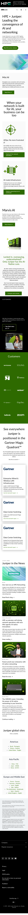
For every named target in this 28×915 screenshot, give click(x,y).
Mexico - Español (15, 748)
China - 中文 (14, 764)
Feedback (5, 883)
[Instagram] (9, 858)
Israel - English (15, 785)
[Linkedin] (12, 858)
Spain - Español (15, 791)
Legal (3, 870)
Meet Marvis (8, 224)
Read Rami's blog (7, 597)
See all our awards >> (14, 459)
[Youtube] (15, 858)
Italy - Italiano (15, 787)
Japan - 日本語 (15, 766)
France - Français (15, 781)
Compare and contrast (13, 293)
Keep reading (6, 639)
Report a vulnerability (8, 887)
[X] (6, 858)
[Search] (17, 10)
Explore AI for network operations (12, 154)
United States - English (15, 750)
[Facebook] (3, 858)
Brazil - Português (15, 746)
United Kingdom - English (15, 793)
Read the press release (10, 48)
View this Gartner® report (10, 518)
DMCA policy (6, 874)
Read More (8, 92)
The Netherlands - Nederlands (14, 789)
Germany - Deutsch (14, 783)
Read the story (6, 676)
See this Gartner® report (9, 547)
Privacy (4, 866)
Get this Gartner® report (9, 493)
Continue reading (7, 719)
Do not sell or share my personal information (11, 879)
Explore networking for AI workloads (13, 192)
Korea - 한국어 (15, 768)
